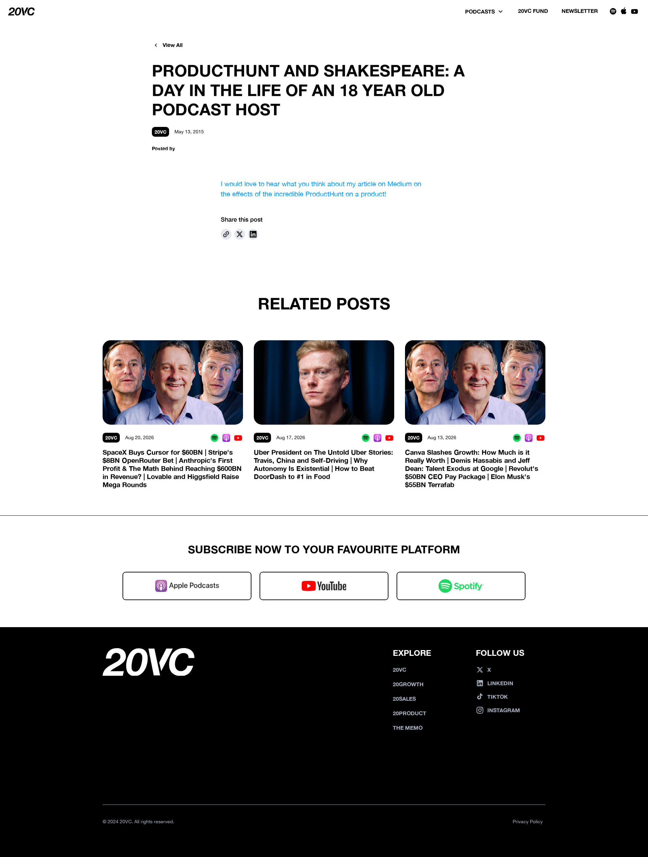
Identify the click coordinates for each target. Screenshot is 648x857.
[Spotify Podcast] (214, 438)
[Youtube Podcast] (238, 438)
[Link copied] (226, 234)
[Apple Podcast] (226, 438)
